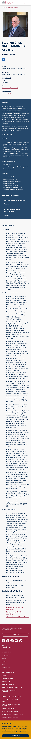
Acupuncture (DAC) (8, 177)
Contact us (15, 634)
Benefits (4, 675)
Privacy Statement (21, 731)
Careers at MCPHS (8, 672)
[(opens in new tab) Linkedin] (3, 640)
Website (6, 204)
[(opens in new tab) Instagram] (12, 640)
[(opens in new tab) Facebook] (7, 640)
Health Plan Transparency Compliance (9, 691)
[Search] (24, 2)
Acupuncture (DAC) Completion (12, 181)
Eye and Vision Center (8, 708)
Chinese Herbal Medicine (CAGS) (12, 187)
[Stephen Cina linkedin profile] (3, 60)
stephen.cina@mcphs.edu (10, 88)
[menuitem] (24, 2)
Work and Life (6, 681)
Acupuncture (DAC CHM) (10, 179)
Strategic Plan (6, 667)
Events (4, 661)
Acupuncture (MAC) (9, 183)
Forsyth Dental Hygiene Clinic (10, 711)
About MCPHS (6, 652)
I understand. (15, 735)
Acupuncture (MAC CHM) (10, 185)
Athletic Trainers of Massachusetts (17, 617)
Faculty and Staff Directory (10, 7)
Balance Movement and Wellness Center (11, 700)
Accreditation (5, 655)
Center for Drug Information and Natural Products (11, 704)
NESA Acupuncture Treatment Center (12, 714)
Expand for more (7, 134)
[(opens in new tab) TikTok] (20, 640)
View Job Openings (7, 678)
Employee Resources (8, 684)
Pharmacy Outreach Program (10, 717)
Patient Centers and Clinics (11, 696)
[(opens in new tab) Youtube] (16, 640)
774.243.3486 (6, 94)
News (3, 664)
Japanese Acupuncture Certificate (13, 189)
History (4, 658)
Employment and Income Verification (12, 687)
